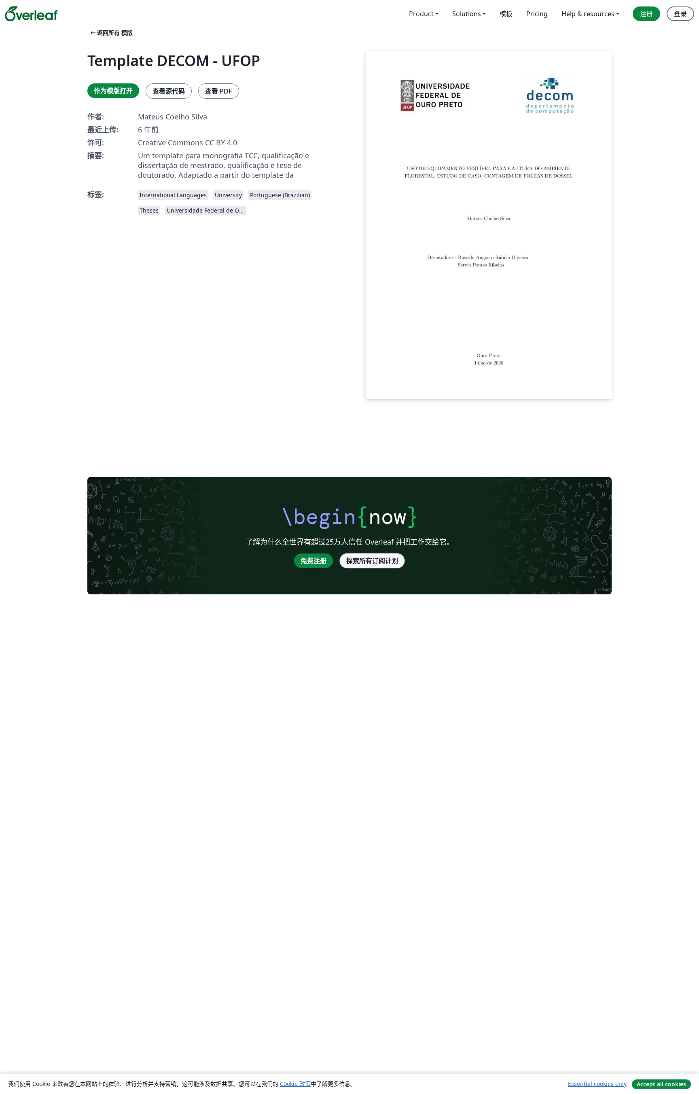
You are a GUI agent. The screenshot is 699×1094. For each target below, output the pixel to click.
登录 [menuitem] (680, 13)
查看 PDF (218, 91)
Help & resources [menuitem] (587, 13)
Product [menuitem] (421, 13)
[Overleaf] (31, 14)
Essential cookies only (597, 1084)
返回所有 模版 (111, 32)
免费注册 (313, 560)
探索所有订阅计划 (372, 560)
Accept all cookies (661, 1084)
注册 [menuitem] (646, 13)
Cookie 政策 (295, 1084)
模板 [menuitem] (506, 13)
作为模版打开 (113, 90)
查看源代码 (169, 91)
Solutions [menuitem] (466, 13)
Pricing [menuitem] (537, 13)
